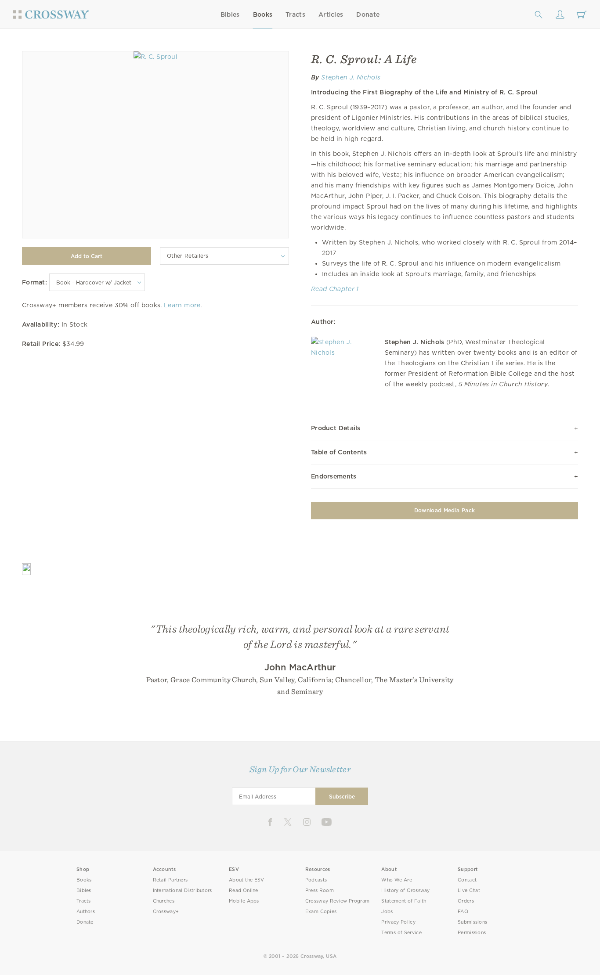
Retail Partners (170, 880)
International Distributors (182, 890)
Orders (466, 901)
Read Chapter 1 (335, 288)
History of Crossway (405, 890)
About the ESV (246, 880)
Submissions (472, 922)
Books (263, 14)
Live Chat (469, 890)
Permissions (472, 932)
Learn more (182, 305)
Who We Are (396, 880)
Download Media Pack (444, 510)
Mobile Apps (244, 901)
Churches (163, 901)
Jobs (387, 911)
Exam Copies (321, 911)
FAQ (463, 911)
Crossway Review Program (337, 901)
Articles (330, 14)
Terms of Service (401, 932)
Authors (85, 911)
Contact (467, 880)
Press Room (319, 890)
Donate (368, 14)
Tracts (295, 14)
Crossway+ (166, 911)
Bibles (230, 14)
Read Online (243, 890)
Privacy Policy (398, 922)
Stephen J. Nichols (350, 77)
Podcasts (316, 880)
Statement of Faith (403, 901)
